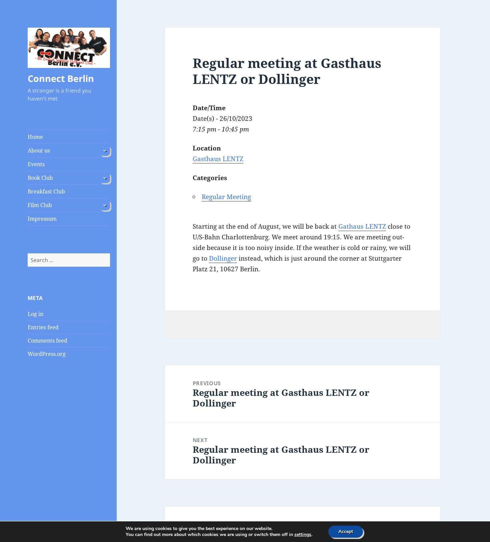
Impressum (42, 218)
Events (36, 164)
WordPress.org (47, 354)
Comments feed (47, 340)
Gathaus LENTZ (362, 226)
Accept (345, 531)
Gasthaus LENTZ (218, 158)
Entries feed (43, 327)
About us (39, 150)
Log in (35, 314)
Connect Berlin (61, 78)
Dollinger (223, 258)
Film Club (40, 205)
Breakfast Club (46, 191)
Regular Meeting (226, 196)
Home (35, 136)
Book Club (40, 177)
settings (302, 535)
